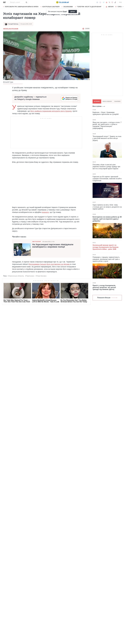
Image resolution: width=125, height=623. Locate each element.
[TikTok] (115, 2)
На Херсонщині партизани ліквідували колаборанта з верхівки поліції (52, 245)
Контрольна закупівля (50, 6)
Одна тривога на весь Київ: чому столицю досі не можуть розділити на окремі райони (107, 207)
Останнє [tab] (97, 101)
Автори (110, 6)
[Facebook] (97, 2)
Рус (120, 2)
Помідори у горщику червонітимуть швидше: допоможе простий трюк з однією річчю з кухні (106, 259)
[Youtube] (106, 2)
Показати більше (103, 297)
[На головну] (62, 2)
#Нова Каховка (41, 276)
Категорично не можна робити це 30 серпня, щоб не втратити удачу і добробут (107, 219)
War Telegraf (36, 241)
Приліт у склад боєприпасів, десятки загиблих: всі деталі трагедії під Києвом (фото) (104, 287)
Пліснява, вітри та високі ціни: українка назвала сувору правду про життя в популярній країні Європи (106, 167)
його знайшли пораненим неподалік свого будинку (51, 111)
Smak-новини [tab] (107, 101)
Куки (64, 11)
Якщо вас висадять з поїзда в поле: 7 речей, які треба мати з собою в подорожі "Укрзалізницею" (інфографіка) (107, 125)
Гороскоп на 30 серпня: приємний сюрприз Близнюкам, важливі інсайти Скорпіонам (107, 179)
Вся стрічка (97, 106)
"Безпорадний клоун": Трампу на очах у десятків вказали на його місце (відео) (107, 138)
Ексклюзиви (68, 6)
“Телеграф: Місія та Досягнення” (89, 6)
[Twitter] (109, 2)
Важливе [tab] (117, 101)
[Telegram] (103, 2)
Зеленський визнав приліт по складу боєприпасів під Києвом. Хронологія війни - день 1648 (106, 247)
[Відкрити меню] (4, 2)
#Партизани (29, 276)
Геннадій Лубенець (13, 24)
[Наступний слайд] (123, 7)
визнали (45, 212)
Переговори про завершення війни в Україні (21, 6)
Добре (73, 11)
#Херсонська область (16, 276)
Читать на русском (10, 28)
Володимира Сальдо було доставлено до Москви (49, 264)
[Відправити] (26, 2)
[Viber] (100, 2)
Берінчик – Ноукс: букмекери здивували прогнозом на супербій (106, 113)
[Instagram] (112, 2)
